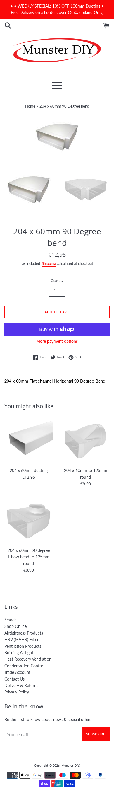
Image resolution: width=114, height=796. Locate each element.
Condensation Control (24, 665)
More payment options (57, 341)
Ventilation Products (22, 646)
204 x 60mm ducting (29, 470)
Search (10, 619)
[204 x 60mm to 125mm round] (85, 440)
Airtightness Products (23, 632)
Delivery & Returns (21, 685)
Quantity (57, 280)
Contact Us (14, 678)
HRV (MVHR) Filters (22, 639)
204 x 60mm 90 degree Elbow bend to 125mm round (29, 557)
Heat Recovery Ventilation (27, 659)
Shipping (49, 263)
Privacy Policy (16, 691)
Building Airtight (18, 652)
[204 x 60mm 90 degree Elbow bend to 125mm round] (28, 520)
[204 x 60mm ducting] (28, 440)
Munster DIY (70, 765)
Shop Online (15, 626)
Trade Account (17, 672)
